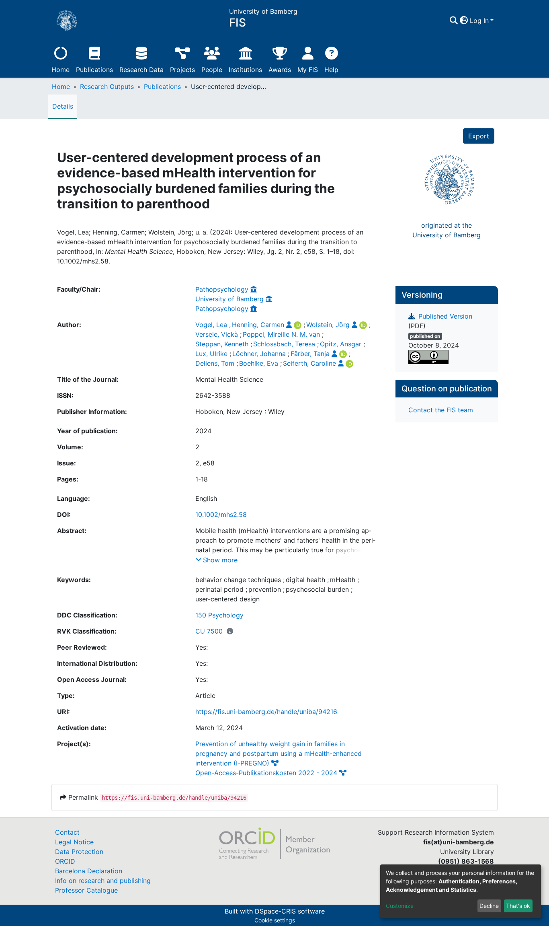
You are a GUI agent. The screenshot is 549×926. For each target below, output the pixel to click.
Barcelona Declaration (88, 871)
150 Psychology (219, 615)
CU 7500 (209, 631)
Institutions (245, 70)
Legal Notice (74, 842)
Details (62, 106)
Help (331, 70)
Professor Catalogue (86, 890)
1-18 (201, 479)
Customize (400, 905)
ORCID (65, 861)
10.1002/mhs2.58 (221, 514)
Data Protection (79, 852)
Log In (479, 20)
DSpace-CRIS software (290, 911)
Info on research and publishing (103, 881)
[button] (464, 20)
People (211, 70)
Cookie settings (274, 920)
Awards (279, 70)
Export (478, 136)
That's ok (518, 905)
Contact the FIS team (440, 410)
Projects (182, 70)
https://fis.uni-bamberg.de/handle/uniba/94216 (266, 712)
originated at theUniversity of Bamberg (446, 230)
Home (60, 70)
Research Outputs (107, 86)
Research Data (141, 70)
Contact (67, 832)
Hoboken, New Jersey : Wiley (240, 411)
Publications (94, 70)
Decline (489, 905)
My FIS (307, 70)
